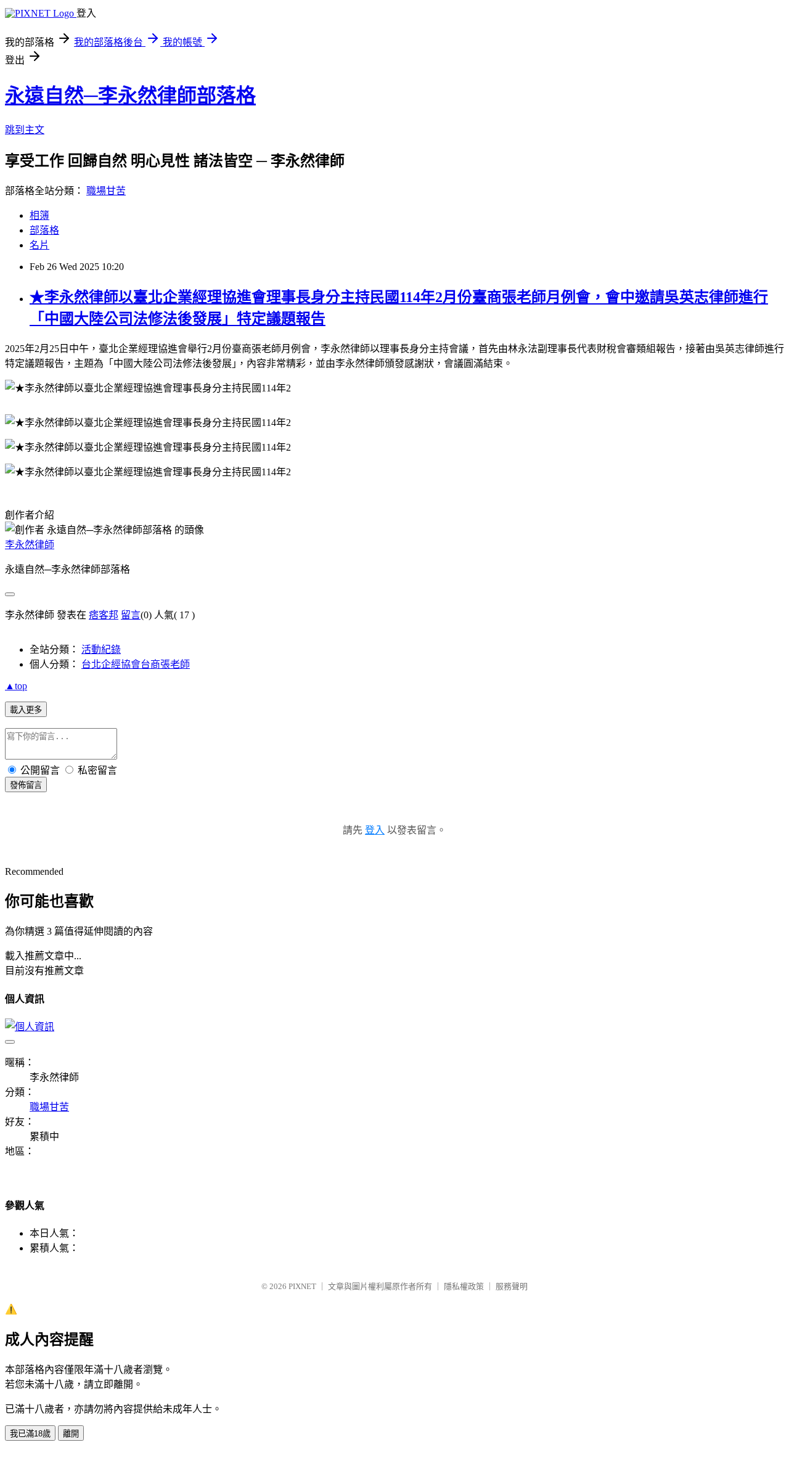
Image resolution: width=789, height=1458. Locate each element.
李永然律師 (29, 544)
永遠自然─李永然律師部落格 (130, 95)
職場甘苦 (106, 191)
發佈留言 (26, 785)
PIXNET (302, 1286)
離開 (71, 1433)
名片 (39, 245)
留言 (131, 615)
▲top (16, 686)
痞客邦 (103, 615)
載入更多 (26, 710)
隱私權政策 (464, 1286)
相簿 (39, 215)
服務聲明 (512, 1286)
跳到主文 (24, 130)
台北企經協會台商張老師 (135, 664)
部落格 (44, 230)
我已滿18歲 (30, 1433)
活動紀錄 (101, 649)
